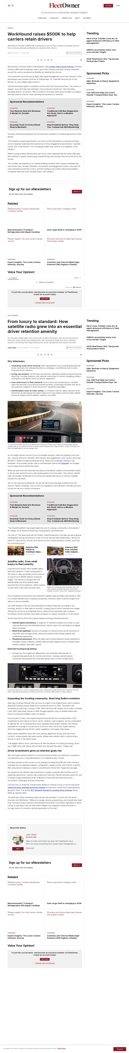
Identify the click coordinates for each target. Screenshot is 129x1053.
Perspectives (67, 18)
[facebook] (38, 60)
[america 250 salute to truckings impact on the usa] (16, 550)
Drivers (10, 28)
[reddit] (48, 60)
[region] (45, 282)
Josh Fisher (12, 347)
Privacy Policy (61, 1048)
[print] (81, 60)
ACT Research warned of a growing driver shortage (51, 790)
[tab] (13, 278)
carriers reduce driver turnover (61, 67)
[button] (9, 5)
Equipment (87, 18)
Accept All (120, 1049)
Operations (42, 18)
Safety (77, 18)
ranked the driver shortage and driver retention (27, 788)
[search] (12, 5)
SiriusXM (64, 463)
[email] (52, 60)
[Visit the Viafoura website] (77, 287)
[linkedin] (41, 60)
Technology (54, 18)
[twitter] (45, 60)
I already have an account (45, 303)
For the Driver (13, 315)
